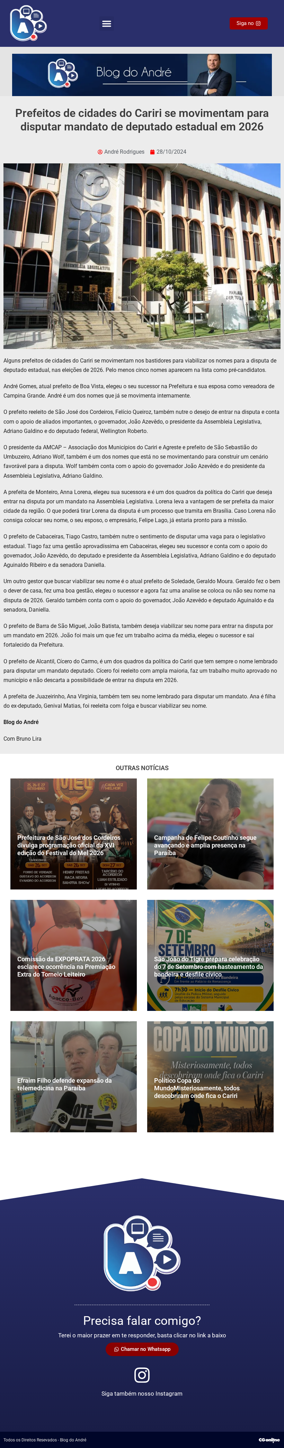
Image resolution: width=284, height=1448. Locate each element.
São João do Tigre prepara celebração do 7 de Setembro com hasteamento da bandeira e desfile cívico (208, 966)
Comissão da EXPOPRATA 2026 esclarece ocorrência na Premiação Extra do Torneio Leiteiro (66, 966)
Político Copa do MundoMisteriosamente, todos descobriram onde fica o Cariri (197, 1088)
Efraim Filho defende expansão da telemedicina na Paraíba (64, 1084)
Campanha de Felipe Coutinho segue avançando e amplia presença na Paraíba (205, 845)
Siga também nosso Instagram (142, 1393)
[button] (106, 23)
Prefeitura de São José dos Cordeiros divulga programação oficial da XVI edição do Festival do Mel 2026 (69, 845)
